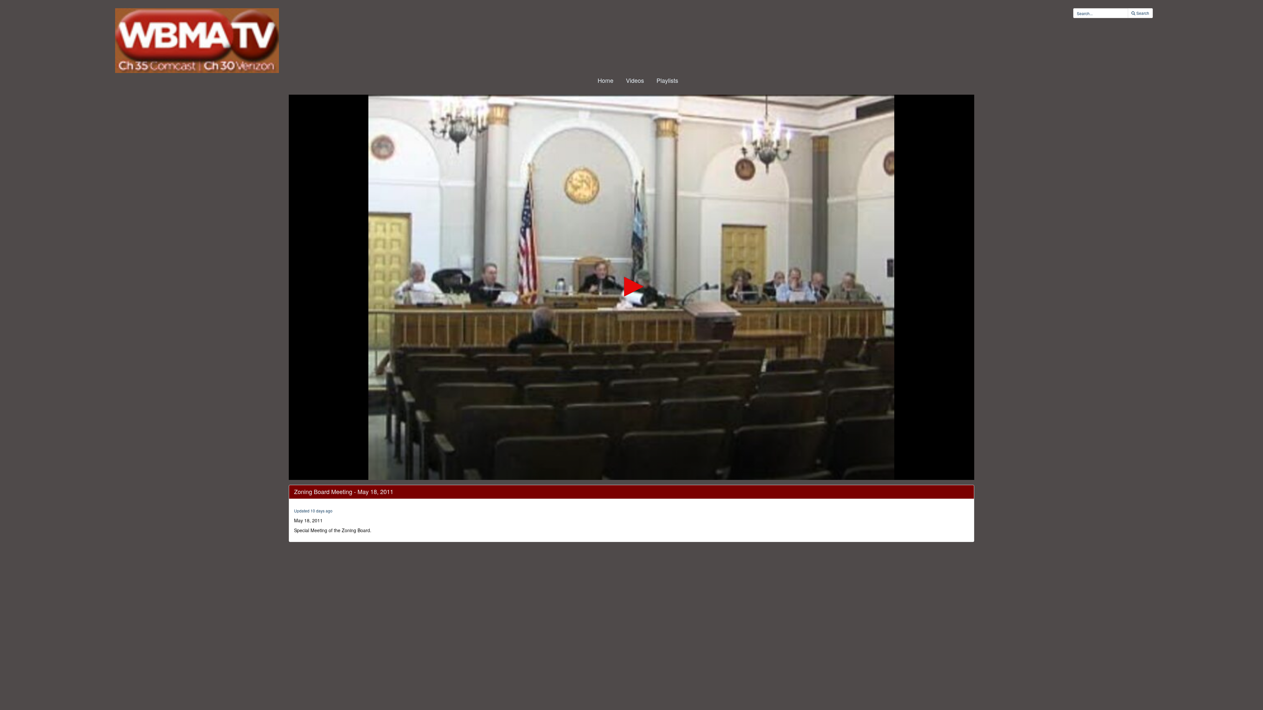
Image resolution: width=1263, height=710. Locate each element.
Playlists (667, 80)
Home (605, 80)
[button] (631, 286)
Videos (635, 80)
